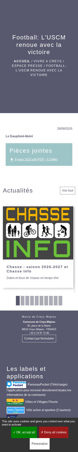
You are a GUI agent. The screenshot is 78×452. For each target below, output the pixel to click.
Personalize (40, 443)
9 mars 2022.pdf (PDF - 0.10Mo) (33, 159)
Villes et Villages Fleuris (41, 401)
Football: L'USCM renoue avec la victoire (41, 70)
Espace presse (27, 65)
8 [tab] (51, 300)
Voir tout (67, 190)
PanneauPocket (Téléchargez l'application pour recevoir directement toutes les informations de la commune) (39, 389)
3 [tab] (27, 300)
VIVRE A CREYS (48, 61)
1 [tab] (18, 300)
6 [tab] (41, 300)
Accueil (22, 61)
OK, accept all (25, 432)
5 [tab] (37, 300)
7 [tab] (46, 300)
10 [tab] (60, 300)
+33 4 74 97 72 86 (39, 332)
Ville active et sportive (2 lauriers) (48, 410)
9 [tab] (56, 300)
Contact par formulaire (39, 338)
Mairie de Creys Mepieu (39, 316)
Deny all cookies (54, 432)
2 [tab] (22, 300)
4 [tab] (32, 300)
